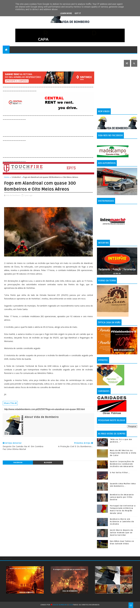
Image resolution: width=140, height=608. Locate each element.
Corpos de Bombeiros (73, 56)
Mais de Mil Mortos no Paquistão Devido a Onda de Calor (123, 453)
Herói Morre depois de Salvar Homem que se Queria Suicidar (121, 532)
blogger (48, 462)
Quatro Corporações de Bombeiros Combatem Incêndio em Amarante (122, 464)
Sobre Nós (94, 56)
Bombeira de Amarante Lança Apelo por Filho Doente (122, 497)
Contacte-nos (11, 56)
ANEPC (113, 56)
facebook (17, 462)
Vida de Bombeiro (59, 605)
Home (6, 177)
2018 (71, 605)
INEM (121, 56)
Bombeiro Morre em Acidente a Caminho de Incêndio (122, 521)
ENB (105, 56)
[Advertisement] (52, 126)
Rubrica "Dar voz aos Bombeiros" (41, 56)
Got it (78, 13)
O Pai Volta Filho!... (120, 473)
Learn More (66, 13)
